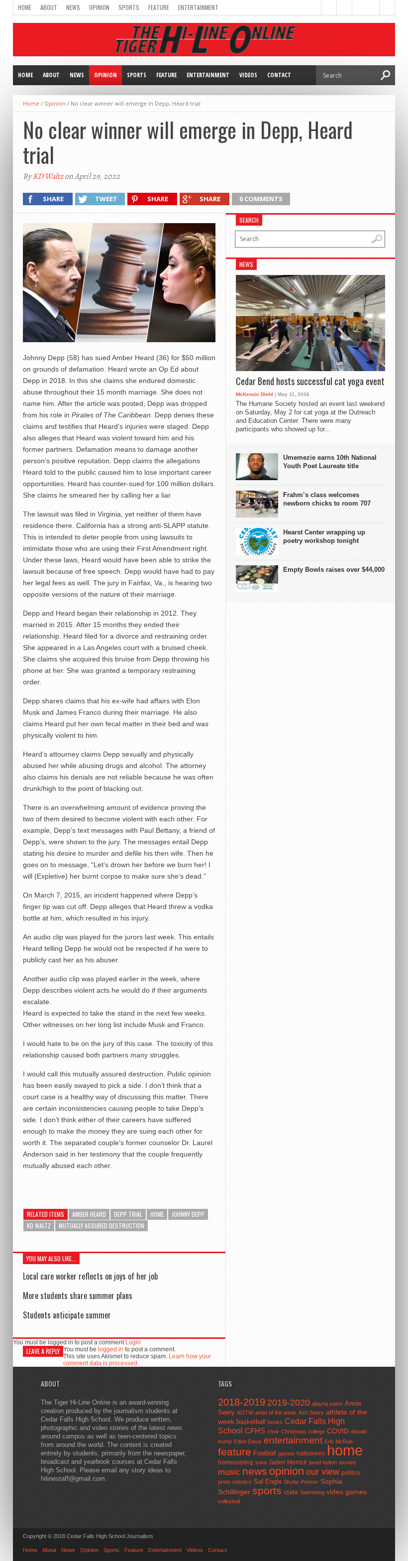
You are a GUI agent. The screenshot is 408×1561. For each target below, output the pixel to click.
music (229, 1472)
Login (133, 1342)
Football (264, 1453)
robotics (242, 1482)
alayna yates (327, 1404)
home (157, 1214)
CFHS (255, 1431)
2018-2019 (241, 1402)
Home (24, 7)
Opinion (99, 7)
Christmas (293, 1431)
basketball (251, 1422)
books (275, 1422)
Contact (279, 75)
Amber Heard (89, 1214)
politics (350, 1472)
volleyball (229, 1501)
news (254, 1471)
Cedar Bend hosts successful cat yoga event (310, 381)
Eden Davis (248, 1441)
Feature (158, 7)
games (286, 1453)
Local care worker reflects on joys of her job (90, 1276)
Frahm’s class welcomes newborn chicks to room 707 (327, 499)
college (316, 1431)
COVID (338, 1431)
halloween (311, 1453)
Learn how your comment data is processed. (137, 1360)
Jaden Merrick (288, 1462)
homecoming (235, 1462)
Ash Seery (311, 1413)
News (73, 7)
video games (346, 1492)
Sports (128, 7)
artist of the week (276, 1413)
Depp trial (128, 1214)
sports (267, 1490)
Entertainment (198, 7)
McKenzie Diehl (254, 394)
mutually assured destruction (101, 1225)
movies (347, 1462)
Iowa (261, 1462)
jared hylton (323, 1462)
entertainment (293, 1440)
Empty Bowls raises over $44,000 (334, 569)
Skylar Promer (301, 1482)
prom (224, 1482)
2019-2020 (288, 1403)
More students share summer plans (77, 1295)
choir (273, 1431)
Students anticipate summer (67, 1315)
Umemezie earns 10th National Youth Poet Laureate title (330, 462)
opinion (286, 1471)
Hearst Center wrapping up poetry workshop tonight (324, 536)
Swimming (312, 1492)
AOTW (245, 1413)
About (48, 7)
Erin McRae (338, 1441)
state (291, 1492)
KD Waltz (48, 176)
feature (234, 1451)
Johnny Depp (188, 1214)
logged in (110, 1349)
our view (322, 1472)
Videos (248, 75)
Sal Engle (268, 1481)
